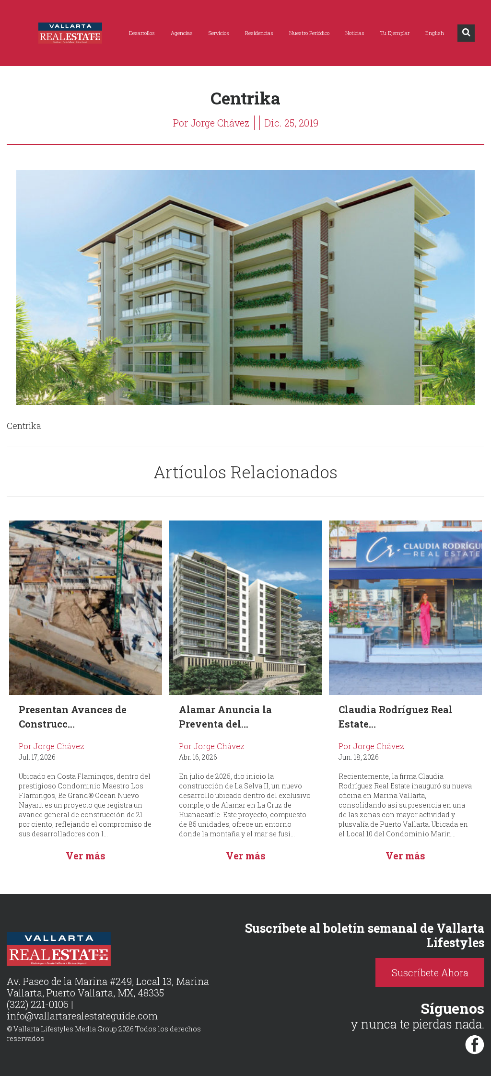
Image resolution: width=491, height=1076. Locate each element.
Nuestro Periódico (309, 32)
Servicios (219, 32)
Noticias (354, 32)
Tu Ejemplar (394, 32)
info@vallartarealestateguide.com (82, 1015)
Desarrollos (142, 32)
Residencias (259, 32)
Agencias (182, 32)
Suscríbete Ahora (430, 972)
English (434, 32)
